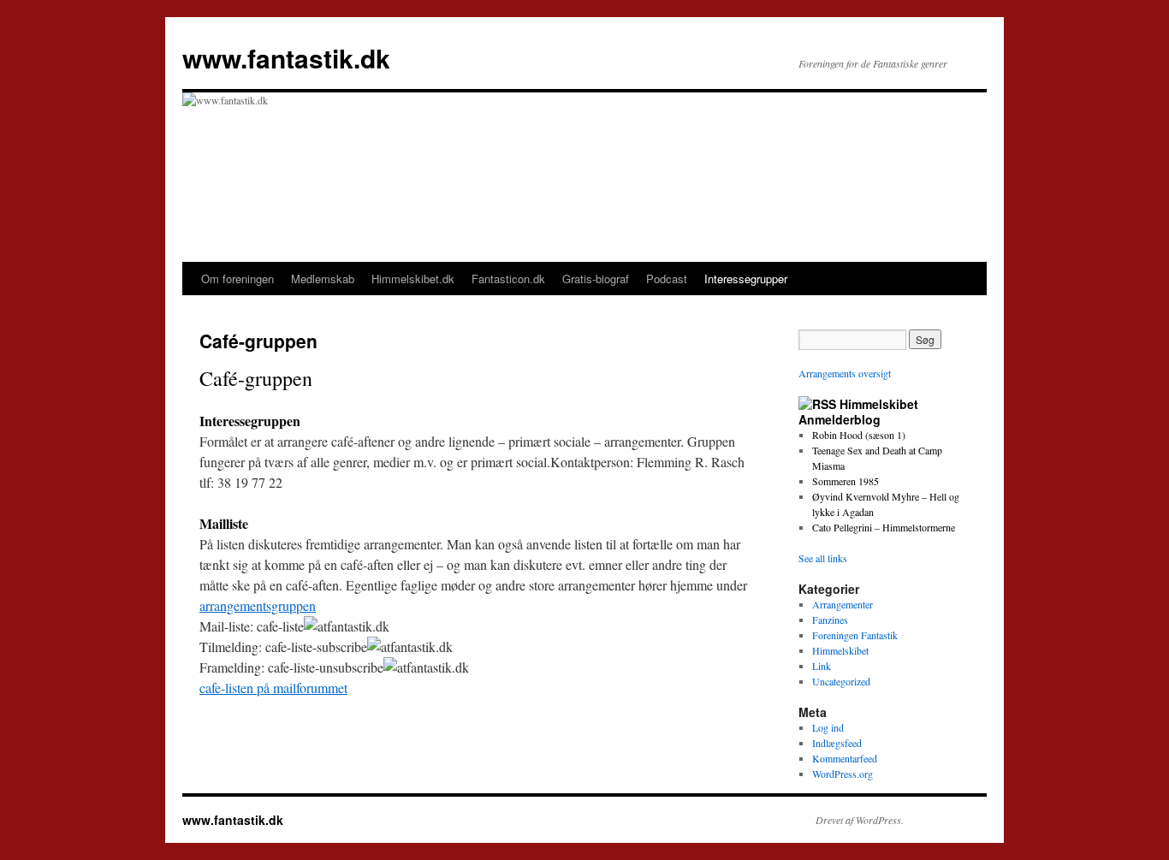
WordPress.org (842, 773)
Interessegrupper (745, 278)
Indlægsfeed (837, 743)
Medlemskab (322, 278)
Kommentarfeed (844, 758)
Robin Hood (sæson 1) (858, 435)
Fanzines (830, 619)
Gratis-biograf (595, 278)
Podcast (666, 278)
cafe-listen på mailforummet (273, 688)
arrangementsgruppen (257, 605)
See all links (822, 558)
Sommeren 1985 (845, 481)
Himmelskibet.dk (412, 278)
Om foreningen (237, 278)
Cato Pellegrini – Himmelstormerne (883, 527)
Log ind (828, 727)
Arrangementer (842, 604)
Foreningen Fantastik (855, 635)
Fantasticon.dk (508, 278)
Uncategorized (841, 681)
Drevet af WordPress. (860, 820)
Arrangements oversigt (844, 373)
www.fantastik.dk (286, 57)
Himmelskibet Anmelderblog (858, 411)
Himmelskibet (840, 650)
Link (821, 666)
